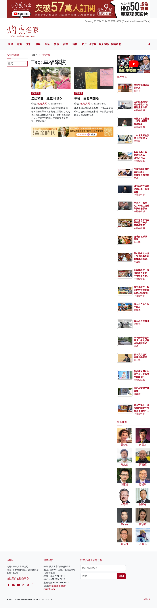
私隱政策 (147, 599)
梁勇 (136, 346)
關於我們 (116, 44)
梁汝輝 (137, 262)
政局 (10, 44)
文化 (28, 44)
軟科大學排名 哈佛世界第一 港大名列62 (140, 155)
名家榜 (92, 44)
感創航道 (36, 93)
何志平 (137, 90)
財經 (38, 44)
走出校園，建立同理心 (46, 98)
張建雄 (137, 310)
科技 (75, 44)
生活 (47, 44)
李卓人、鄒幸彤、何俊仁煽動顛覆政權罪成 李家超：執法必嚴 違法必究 (141, 208)
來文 (136, 177)
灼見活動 (104, 44)
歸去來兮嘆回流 (141, 321)
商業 (65, 44)
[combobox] (17, 63)
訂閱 (121, 576)
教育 (19, 44)
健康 (56, 44)
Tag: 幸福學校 (44, 55)
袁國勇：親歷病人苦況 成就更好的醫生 (141, 121)
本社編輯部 (139, 110)
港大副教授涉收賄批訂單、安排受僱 (141, 189)
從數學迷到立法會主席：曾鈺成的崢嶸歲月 (141, 374)
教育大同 (42, 103)
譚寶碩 (137, 141)
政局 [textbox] (10, 63)
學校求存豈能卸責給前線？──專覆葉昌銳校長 (141, 172)
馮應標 (137, 323)
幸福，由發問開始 (86, 98)
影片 (84, 44)
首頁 (33, 55)
